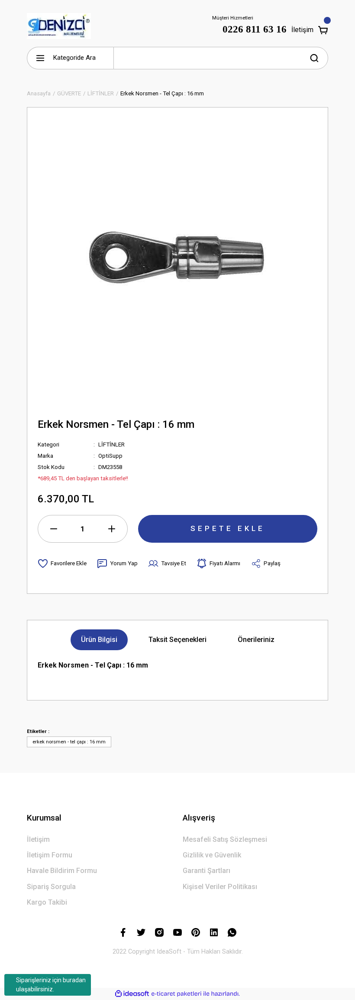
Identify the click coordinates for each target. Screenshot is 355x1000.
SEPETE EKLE (227, 528)
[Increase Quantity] (111, 528)
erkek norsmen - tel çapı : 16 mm (69, 742)
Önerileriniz (256, 639)
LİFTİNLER (111, 444)
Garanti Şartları (206, 870)
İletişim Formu (49, 855)
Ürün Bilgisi (99, 639)
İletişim (302, 30)
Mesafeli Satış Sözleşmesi (225, 839)
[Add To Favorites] (62, 563)
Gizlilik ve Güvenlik (212, 855)
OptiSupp (110, 456)
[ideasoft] (132, 994)
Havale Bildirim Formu (62, 870)
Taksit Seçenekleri (177, 639)
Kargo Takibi (47, 902)
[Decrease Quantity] (53, 528)
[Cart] (323, 30)
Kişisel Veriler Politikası (220, 887)
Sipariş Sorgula (51, 887)
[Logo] (59, 26)
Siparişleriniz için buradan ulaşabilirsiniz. (51, 985)
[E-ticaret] (176, 993)
